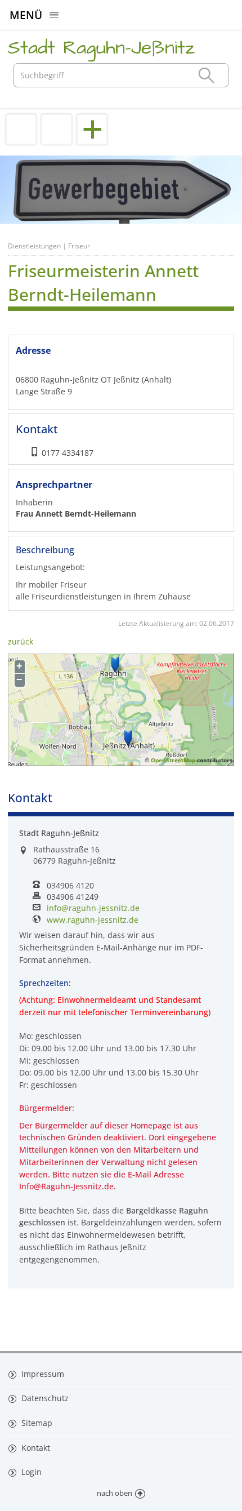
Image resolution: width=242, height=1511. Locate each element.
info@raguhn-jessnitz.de (93, 908)
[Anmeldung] (21, 129)
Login (30, 1471)
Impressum (41, 1373)
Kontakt (34, 1447)
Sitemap (35, 1422)
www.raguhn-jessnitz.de (92, 920)
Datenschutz (44, 1398)
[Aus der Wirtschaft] (56, 129)
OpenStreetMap (173, 760)
